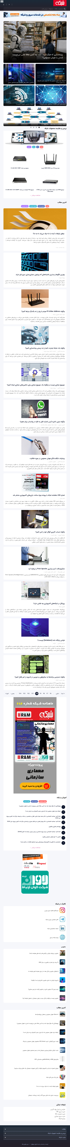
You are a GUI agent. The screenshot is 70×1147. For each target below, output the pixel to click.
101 (32, 693)
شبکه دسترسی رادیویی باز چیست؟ (24, 104)
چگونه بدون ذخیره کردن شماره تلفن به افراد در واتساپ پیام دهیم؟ (42, 421)
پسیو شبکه (62, 1118)
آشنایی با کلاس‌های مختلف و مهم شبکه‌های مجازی (20, 83)
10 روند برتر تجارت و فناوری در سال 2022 (48, 962)
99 (40, 693)
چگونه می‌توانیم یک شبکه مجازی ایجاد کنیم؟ (55, 124)
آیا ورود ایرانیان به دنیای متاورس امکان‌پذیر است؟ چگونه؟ (44, 980)
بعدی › (12, 693)
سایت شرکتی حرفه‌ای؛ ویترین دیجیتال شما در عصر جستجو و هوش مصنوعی (40, 1050)
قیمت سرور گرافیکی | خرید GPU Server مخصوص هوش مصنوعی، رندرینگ (40, 1041)
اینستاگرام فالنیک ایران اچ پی (51, 911)
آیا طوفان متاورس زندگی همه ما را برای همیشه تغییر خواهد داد (43, 971)
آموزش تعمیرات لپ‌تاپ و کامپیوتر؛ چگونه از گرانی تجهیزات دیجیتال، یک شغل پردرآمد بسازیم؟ (36, 1068)
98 (44, 693)
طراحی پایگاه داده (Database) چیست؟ (51, 640)
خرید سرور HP (60, 1112)
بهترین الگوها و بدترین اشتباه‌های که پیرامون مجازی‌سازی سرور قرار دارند (40, 274)
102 (28, 693)
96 (50, 693)
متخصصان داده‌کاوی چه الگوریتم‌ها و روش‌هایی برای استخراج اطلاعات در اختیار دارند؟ (41, 842)
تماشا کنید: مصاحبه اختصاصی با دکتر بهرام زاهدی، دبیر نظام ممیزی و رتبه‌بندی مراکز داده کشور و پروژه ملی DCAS (34, 821)
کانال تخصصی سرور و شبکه (52, 920)
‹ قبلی (57, 693)
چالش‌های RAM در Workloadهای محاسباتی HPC (46, 1059)
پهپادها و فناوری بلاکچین (55, 826)
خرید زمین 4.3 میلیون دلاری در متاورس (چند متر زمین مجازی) (43, 989)
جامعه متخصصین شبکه (52, 929)
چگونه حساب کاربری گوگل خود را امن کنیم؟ (50, 532)
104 (20, 693)
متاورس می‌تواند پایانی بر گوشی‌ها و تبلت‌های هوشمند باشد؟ (43, 953)
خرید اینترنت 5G (60, 1114)
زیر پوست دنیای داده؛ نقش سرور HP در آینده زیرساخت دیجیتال (43, 1095)
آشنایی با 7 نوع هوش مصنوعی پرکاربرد (51, 837)
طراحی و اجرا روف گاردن (57, 1109)
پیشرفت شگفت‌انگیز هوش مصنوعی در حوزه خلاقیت (47, 458)
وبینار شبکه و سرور (54, 937)
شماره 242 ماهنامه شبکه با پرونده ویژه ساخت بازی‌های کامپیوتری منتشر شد (39, 495)
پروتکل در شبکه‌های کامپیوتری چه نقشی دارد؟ (49, 603)
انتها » (7, 693)
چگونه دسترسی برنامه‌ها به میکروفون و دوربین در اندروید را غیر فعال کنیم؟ (40, 677)
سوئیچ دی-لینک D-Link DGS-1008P (20, 168)
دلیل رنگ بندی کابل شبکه (52, 1077)
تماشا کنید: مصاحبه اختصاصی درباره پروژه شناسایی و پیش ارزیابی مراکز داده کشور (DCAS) (39, 832)
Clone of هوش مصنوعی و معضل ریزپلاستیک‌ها (46, 1014)
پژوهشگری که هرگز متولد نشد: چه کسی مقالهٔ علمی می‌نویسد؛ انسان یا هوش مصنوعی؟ (37, 56)
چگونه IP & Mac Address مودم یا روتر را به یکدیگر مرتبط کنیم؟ (43, 311)
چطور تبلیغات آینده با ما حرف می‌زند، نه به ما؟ (48, 233)
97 (47, 693)
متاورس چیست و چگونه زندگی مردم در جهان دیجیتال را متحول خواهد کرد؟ (40, 998)
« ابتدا (63, 693)
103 (24, 693)
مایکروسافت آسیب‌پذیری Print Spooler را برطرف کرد (46, 568)
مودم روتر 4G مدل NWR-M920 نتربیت (50, 168)
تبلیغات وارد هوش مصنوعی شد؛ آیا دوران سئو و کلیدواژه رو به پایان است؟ (51, 82)
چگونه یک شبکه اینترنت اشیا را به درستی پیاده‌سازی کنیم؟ (45, 348)
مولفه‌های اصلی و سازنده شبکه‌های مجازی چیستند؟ (52, 104)
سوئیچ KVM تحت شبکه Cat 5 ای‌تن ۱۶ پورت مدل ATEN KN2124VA (50, 190)
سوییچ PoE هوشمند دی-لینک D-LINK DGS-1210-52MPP (20, 190)
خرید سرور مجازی (60, 1116)
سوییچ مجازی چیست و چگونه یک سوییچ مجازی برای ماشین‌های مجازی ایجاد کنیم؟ (36, 385)
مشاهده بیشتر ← (35, 195)
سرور (25, 1144)
